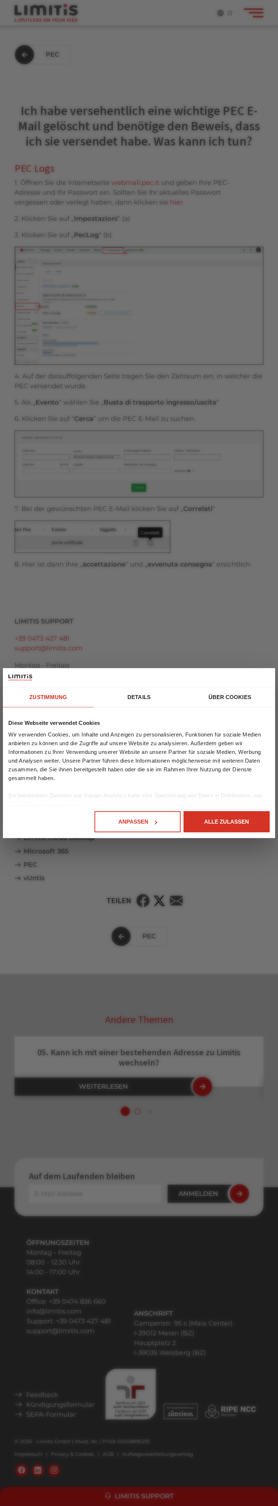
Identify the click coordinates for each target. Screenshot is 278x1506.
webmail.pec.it (135, 183)
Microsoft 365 (46, 851)
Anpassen (133, 822)
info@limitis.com (53, 1311)
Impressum (28, 1454)
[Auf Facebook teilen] (142, 900)
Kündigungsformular (60, 1405)
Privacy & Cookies (72, 1454)
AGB (108, 1454)
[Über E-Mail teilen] (176, 900)
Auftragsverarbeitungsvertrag (157, 1454)
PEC (30, 865)
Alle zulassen (226, 822)
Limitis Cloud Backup (59, 838)
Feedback (42, 1395)
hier (176, 202)
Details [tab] (139, 697)
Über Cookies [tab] (229, 697)
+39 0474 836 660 (77, 1302)
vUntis (34, 878)
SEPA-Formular (51, 1414)
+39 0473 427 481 (42, 638)
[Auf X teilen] (159, 900)
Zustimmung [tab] (48, 697)
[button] (125, 1111)
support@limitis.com (48, 648)
